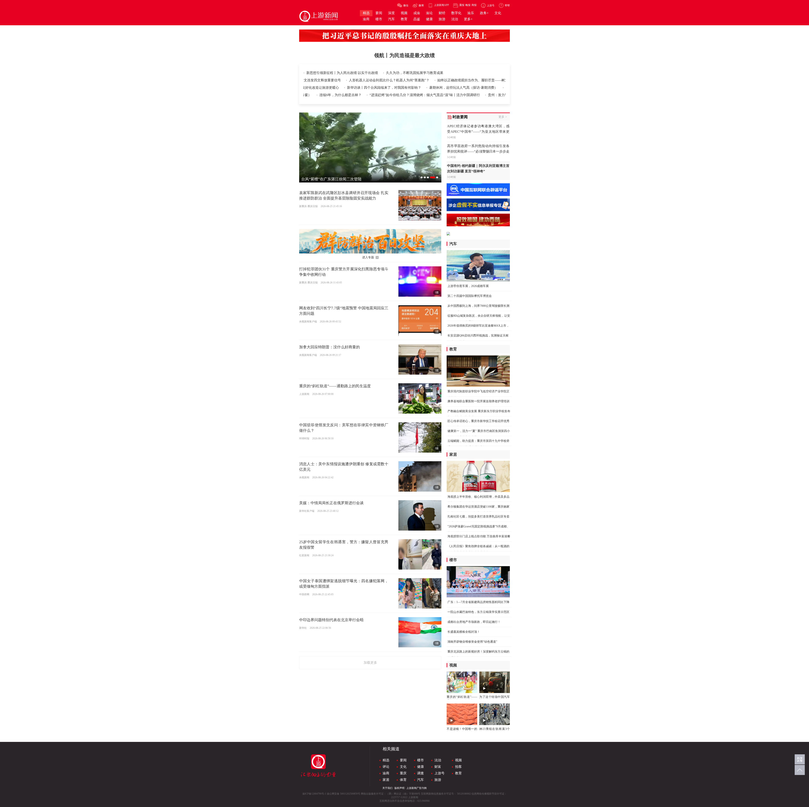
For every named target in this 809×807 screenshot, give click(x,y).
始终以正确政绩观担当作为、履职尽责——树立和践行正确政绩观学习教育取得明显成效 (465, 80)
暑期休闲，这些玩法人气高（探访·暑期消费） (425, 87)
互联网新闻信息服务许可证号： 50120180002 (446, 793)
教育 (458, 773)
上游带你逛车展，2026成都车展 (468, 286)
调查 (420, 773)
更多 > (502, 116)
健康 (420, 766)
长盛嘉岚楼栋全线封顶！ (463, 631)
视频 (458, 760)
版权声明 (399, 788)
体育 (403, 780)
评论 (386, 766)
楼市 (420, 760)
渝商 (386, 773)
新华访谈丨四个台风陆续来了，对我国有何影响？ (346, 87)
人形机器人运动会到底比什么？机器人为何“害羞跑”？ (351, 80)
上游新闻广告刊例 (416, 788)
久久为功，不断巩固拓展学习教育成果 (414, 73)
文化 (403, 766)
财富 (437, 766)
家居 (386, 780)
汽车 (420, 780)
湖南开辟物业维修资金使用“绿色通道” (472, 641)
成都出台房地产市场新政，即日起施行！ (474, 621)
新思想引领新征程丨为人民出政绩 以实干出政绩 (342, 73)
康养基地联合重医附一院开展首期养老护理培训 (478, 401)
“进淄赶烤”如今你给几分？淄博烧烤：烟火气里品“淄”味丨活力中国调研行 (387, 95)
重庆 (403, 773)
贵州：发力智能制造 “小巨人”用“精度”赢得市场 (485, 95)
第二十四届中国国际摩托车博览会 (469, 296)
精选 (386, 760)
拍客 (458, 766)
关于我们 (387, 788)
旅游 (437, 780)
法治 (437, 760)
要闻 (403, 760)
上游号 (439, 773)
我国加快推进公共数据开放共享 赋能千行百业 (501, 87)
